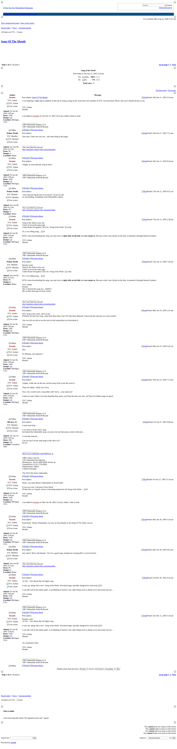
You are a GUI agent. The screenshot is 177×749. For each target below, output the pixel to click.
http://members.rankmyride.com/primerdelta (38, 150)
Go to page (163, 65)
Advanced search (165, 8)
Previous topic (161, 90)
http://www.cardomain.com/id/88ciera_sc (37, 454)
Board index (5, 28)
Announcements (25, 28)
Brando (36, 116)
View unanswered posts (10, 23)
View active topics (27, 23)
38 (11, 442)
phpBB (13, 743)
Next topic (172, 90)
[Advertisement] (88, 55)
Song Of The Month (13, 41)
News (14, 28)
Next (174, 65)
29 (11, 118)
